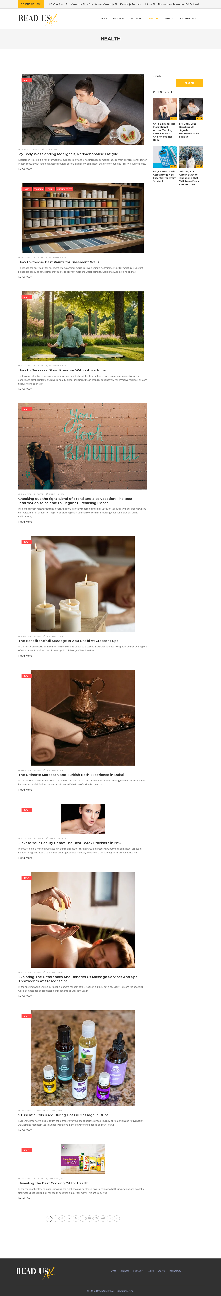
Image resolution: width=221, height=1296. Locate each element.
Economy (38, 189)
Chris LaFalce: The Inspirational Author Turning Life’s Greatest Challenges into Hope (164, 131)
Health (26, 80)
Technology (174, 1270)
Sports (161, 1270)
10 (89, 1217)
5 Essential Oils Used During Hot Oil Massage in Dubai (64, 1115)
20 (96, 1217)
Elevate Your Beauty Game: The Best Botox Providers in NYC (69, 843)
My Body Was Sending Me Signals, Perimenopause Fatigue (68, 154)
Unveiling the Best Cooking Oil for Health (53, 1183)
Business (124, 1270)
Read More (25, 169)
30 (103, 1217)
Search (157, 76)
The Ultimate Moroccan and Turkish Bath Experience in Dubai (71, 775)
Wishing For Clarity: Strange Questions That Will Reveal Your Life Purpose (189, 178)
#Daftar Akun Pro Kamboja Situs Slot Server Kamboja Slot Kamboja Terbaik (95, 4)
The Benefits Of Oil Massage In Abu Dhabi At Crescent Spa (68, 641)
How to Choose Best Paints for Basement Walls (58, 262)
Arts (27, 189)
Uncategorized (64, 189)
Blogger (38, 257)
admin (36, 149)
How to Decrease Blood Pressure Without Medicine (62, 370)
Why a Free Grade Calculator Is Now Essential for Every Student (164, 176)
